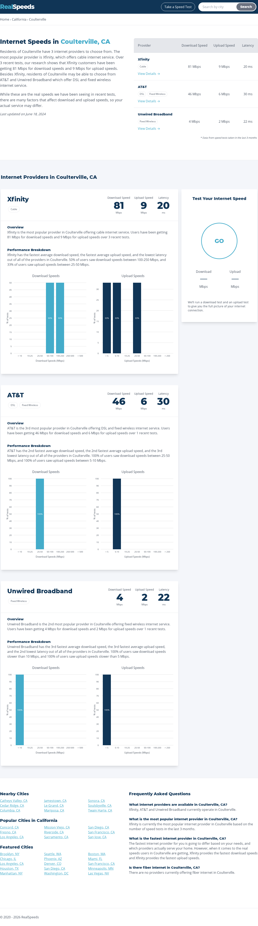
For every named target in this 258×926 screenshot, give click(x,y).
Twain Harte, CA (100, 810)
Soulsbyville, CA (99, 805)
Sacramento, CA (56, 837)
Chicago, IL (8, 859)
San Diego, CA (98, 827)
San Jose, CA (97, 837)
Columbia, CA (10, 810)
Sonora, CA (96, 800)
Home (4, 19)
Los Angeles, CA (12, 837)
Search (246, 7)
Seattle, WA (52, 854)
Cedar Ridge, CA (12, 805)
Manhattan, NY (11, 873)
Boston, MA (96, 854)
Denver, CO (52, 863)
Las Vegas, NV (98, 873)
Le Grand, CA (54, 805)
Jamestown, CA (55, 800)
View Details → (149, 73)
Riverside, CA (54, 832)
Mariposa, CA (54, 810)
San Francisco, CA (101, 832)
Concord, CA (9, 827)
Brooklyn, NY (9, 854)
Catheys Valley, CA (13, 800)
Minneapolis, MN (100, 868)
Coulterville (37, 19)
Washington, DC (56, 873)
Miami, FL (95, 859)
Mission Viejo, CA (57, 827)
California (19, 19)
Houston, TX (9, 868)
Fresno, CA (8, 832)
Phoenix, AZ (53, 859)
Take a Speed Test (178, 7)
